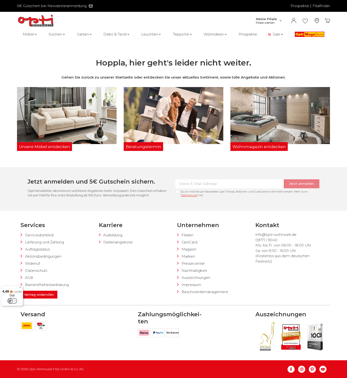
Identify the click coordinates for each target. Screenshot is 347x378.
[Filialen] (317, 20)
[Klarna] (145, 333)
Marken (188, 256)
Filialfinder (321, 6)
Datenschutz (189, 195)
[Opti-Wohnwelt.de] (35, 20)
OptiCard (189, 242)
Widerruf (32, 263)
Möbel (28, 34)
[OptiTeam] (41, 326)
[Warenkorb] (327, 20)
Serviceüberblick (39, 235)
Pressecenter (193, 263)
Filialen (187, 235)
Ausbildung (112, 235)
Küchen (55, 34)
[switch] (12, 301)
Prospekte (300, 6)
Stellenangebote (118, 242)
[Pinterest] (314, 369)
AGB (29, 277)
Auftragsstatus (37, 249)
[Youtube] (322, 369)
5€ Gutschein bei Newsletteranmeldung (52, 6)
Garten (83, 34)
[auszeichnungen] (266, 336)
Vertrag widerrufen (39, 294)
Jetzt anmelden (301, 183)
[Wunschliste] (305, 20)
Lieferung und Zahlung (44, 242)
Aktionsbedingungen (43, 256)
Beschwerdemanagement (205, 292)
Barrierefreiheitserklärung (47, 284)
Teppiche (181, 34)
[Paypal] (159, 333)
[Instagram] (303, 369)
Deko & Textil (115, 34)
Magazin (189, 249)
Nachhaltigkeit (194, 270)
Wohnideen (214, 34)
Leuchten (149, 34)
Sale (276, 34)
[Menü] (20, 288)
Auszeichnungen (196, 277)
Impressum (191, 284)
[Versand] (28, 326)
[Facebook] (293, 369)
